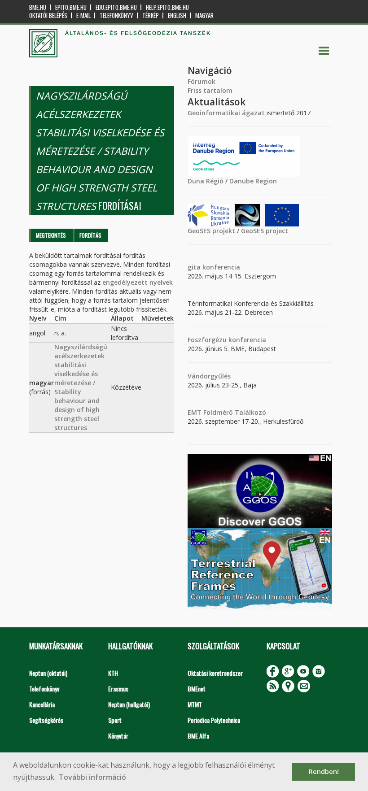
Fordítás (90, 235)
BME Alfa (198, 735)
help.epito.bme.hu (167, 7)
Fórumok (201, 81)
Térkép (150, 15)
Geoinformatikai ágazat (226, 113)
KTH (113, 673)
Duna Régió (205, 181)
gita (194, 267)
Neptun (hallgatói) (129, 704)
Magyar (204, 15)
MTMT (195, 704)
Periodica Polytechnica (214, 720)
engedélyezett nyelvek (137, 282)
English (177, 15)
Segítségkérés (46, 720)
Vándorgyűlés (209, 376)
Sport (115, 720)
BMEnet (197, 688)
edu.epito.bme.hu (116, 7)
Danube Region (253, 181)
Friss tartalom (210, 90)
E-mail (83, 15)
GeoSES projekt (211, 230)
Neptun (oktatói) (48, 673)
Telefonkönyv (116, 15)
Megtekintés (51, 235)
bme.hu (37, 7)
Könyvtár (118, 735)
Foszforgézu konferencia (227, 339)
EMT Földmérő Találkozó (227, 412)
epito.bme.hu (71, 7)
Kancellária (42, 704)
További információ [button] (92, 777)
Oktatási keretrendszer (215, 673)
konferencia (220, 267)
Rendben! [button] (324, 771)
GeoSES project (264, 230)
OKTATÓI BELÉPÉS (48, 15)
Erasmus (118, 688)
